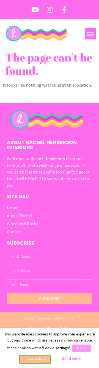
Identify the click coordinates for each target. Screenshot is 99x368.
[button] (91, 33)
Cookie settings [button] (35, 359)
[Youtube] (35, 9)
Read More (71, 359)
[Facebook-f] (64, 9)
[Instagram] (49, 9)
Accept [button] (81, 348)
